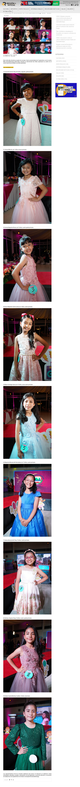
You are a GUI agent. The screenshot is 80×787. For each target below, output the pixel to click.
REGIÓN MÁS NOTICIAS (52, 9)
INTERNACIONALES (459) (63, 67)
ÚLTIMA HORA (7, 11)
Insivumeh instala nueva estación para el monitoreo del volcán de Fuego (65, 26)
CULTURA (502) (60, 58)
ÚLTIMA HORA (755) (61, 79)
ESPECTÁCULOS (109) (62, 64)
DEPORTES (14, 9)
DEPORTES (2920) (61, 61)
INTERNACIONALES (37, 9)
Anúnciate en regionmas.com (70, 1)
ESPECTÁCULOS (24, 9)
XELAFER (70, 9)
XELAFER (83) (60, 76)
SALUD (63, 9)
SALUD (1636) (60, 73)
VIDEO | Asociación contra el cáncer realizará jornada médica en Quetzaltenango (66, 39)
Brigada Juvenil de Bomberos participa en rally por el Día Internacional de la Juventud (64, 46)
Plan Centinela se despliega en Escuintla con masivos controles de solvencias (66, 33)
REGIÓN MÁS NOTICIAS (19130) (65, 70)
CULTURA (6, 9)
